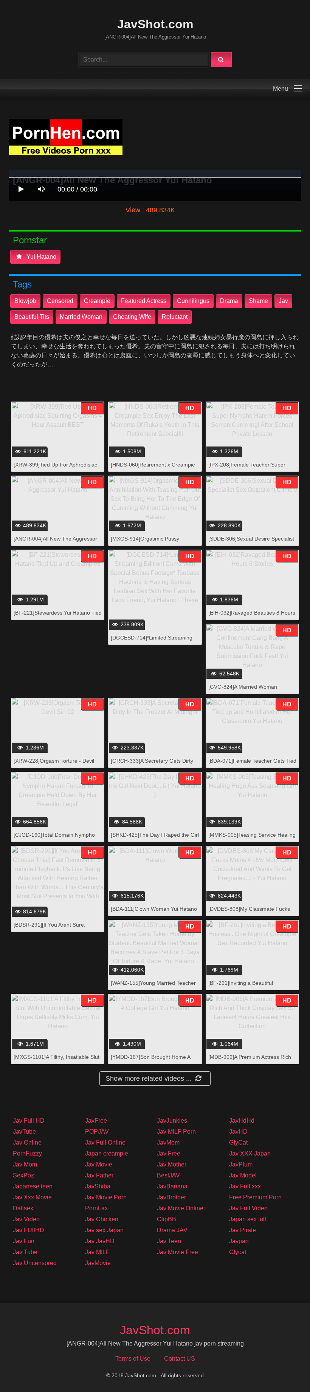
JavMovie (98, 1263)
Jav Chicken (101, 1219)
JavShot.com (155, 24)
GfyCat (238, 1142)
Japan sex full (247, 1219)
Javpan (239, 1241)
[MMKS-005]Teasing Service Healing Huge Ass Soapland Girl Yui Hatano (252, 839)
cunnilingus (193, 301)
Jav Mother (171, 1164)
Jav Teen (169, 1241)
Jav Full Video (248, 1208)
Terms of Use (132, 1358)
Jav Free (168, 1153)
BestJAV (168, 1175)
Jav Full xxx (245, 1186)
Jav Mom (25, 1164)
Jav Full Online (105, 1142)
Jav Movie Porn (106, 1197)
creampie (97, 301)
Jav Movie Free (177, 1252)
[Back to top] (284, 1369)
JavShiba (97, 1186)
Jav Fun (23, 1241)
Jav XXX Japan (250, 1153)
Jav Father (99, 1175)
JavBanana (172, 1186)
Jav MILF (97, 1252)
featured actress (143, 301)
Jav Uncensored (35, 1263)
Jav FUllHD (28, 1230)
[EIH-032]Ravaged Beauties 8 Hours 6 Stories (251, 617)
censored (60, 301)
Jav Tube (25, 1252)
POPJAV (97, 1131)
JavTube (24, 1131)
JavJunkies (172, 1120)
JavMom (168, 1142)
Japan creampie (106, 1153)
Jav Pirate (242, 1230)
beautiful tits (31, 317)
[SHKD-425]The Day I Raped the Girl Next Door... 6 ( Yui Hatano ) (155, 839)
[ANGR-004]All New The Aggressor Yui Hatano (55, 543)
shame (258, 301)
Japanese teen (33, 1186)
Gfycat (237, 1252)
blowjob (25, 301)
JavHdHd (241, 1120)
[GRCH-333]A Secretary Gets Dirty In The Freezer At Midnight (152, 765)
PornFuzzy (27, 1153)
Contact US (179, 1358)
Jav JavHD (100, 1241)
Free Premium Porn (255, 1197)
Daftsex (23, 1208)
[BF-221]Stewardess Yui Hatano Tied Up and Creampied (58, 617)
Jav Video (26, 1219)
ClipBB (166, 1219)
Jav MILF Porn (176, 1131)
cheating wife (132, 317)
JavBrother (171, 1197)
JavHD (238, 1131)
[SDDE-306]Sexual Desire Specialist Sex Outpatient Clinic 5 (251, 543)
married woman (81, 317)
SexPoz (23, 1175)
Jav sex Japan (104, 1230)
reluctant (175, 317)
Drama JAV (172, 1230)
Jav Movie (98, 1164)
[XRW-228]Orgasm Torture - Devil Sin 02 (54, 765)
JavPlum (241, 1164)
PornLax (96, 1208)
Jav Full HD (29, 1120)
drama (229, 301)
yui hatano (40, 256)
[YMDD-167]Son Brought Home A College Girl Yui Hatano (150, 1061)
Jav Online (27, 1142)
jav (283, 301)
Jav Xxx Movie (32, 1197)
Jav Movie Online (180, 1208)
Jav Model (243, 1175)
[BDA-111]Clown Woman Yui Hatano (154, 909)
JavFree (96, 1120)
